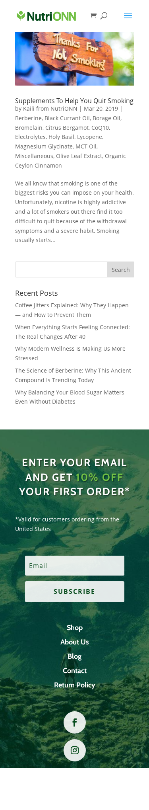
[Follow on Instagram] (75, 750)
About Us (74, 642)
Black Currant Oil (67, 118)
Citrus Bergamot (67, 127)
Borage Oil (106, 118)
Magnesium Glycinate (44, 146)
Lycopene (89, 137)
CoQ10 (100, 127)
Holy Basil (61, 137)
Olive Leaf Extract (79, 156)
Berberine (28, 118)
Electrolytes (30, 137)
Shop (75, 627)
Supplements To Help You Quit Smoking (74, 100)
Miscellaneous (34, 156)
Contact (75, 670)
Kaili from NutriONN (50, 108)
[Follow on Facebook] (75, 722)
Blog (74, 656)
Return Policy (74, 685)
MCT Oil (86, 146)
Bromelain (29, 127)
